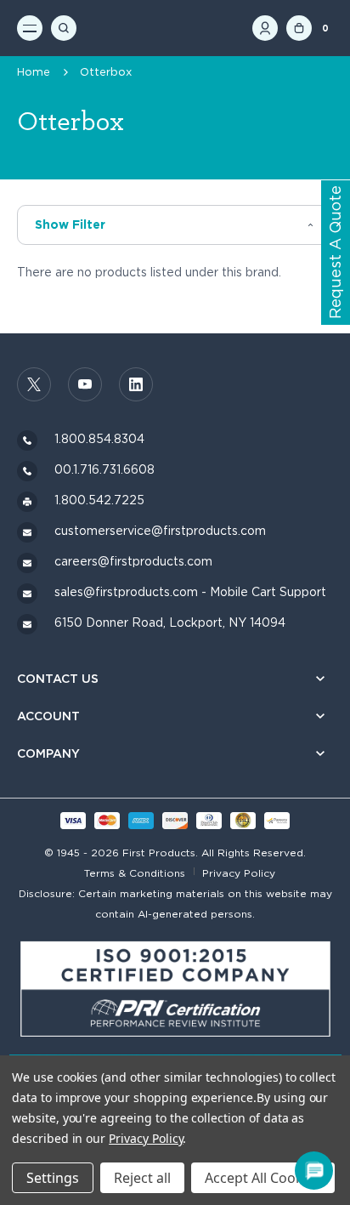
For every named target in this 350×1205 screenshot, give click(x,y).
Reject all (142, 1177)
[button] (175, 225)
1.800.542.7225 (99, 500)
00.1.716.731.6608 (104, 469)
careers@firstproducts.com (133, 561)
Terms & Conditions (134, 873)
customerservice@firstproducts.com (160, 530)
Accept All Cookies (263, 1177)
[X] (34, 384)
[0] (299, 28)
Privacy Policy (238, 873)
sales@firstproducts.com (126, 592)
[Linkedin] (136, 384)
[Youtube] (85, 384)
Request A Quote (335, 253)
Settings (52, 1177)
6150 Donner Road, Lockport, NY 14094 (169, 622)
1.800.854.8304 (99, 439)
